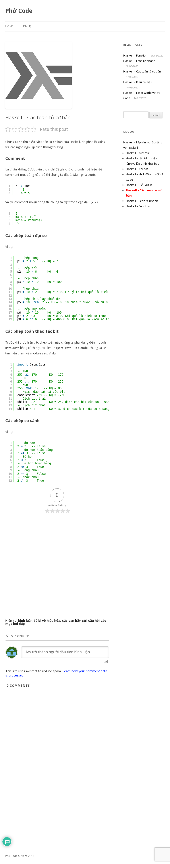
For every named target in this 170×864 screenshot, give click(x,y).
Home (9, 26)
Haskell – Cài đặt (137, 169)
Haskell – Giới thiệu (138, 153)
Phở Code (18, 11)
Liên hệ (26, 26)
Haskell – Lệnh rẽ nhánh (139, 61)
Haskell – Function (135, 55)
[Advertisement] (57, 551)
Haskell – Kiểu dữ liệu (137, 82)
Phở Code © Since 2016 (19, 856)
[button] (38, 75)
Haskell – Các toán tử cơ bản (142, 71)
